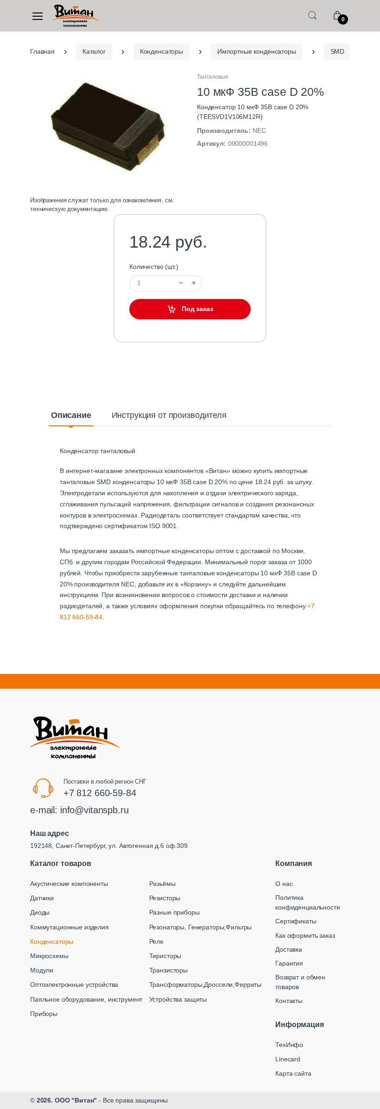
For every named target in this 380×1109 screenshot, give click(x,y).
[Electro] (76, 16)
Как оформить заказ (305, 935)
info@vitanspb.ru (94, 810)
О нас (283, 883)
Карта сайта (293, 1073)
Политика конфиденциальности (307, 902)
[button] (312, 15)
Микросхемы (49, 955)
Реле (156, 941)
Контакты (289, 1000)
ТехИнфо (289, 1044)
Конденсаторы (51, 941)
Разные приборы (174, 912)
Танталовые (212, 77)
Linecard (287, 1059)
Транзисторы (168, 970)
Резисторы (165, 898)
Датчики (42, 898)
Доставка (288, 949)
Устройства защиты (178, 999)
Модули (41, 970)
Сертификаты (295, 921)
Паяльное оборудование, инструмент (86, 999)
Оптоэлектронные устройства (74, 984)
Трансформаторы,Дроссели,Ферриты (205, 984)
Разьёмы (162, 883)
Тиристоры (165, 955)
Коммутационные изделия (69, 927)
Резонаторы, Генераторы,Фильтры (200, 927)
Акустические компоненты (69, 883)
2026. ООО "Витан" (67, 1100)
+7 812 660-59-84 (99, 793)
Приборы (43, 1013)
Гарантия (289, 963)
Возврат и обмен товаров (300, 982)
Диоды (40, 912)
